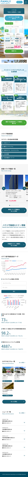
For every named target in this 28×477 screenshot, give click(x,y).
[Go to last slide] (3, 188)
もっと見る (21, 362)
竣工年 (17, 40)
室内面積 (7, 40)
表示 (14, 291)
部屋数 (17, 38)
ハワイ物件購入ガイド (7, 395)
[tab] (9, 205)
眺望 (12, 43)
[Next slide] (24, 188)
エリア (7, 38)
